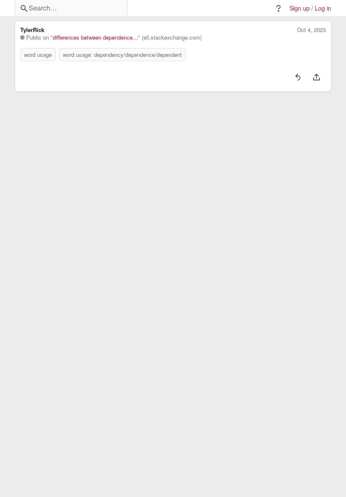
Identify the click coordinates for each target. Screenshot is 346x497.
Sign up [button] (299, 8)
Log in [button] (323, 8)
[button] (278, 8)
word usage (38, 54)
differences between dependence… (95, 37)
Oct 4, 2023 (311, 30)
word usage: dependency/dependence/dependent (122, 54)
